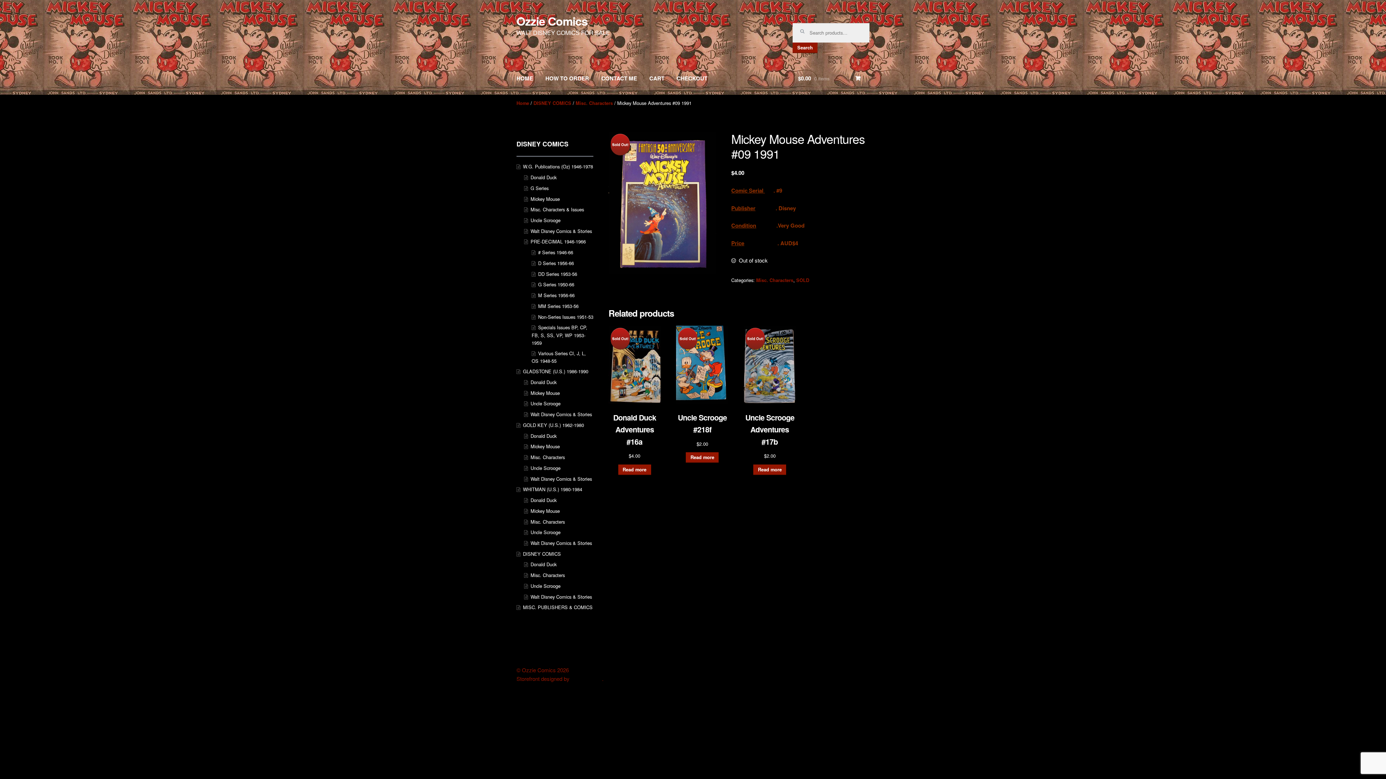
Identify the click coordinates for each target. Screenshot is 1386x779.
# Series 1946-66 (555, 252)
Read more (634, 469)
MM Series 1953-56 (558, 306)
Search (805, 47)
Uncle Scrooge (546, 220)
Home (523, 103)
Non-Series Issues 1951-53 (565, 316)
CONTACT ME (619, 78)
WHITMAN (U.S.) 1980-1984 (552, 489)
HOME (525, 78)
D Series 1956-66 (556, 263)
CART (656, 78)
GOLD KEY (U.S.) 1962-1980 (553, 425)
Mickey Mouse (545, 198)
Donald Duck (544, 177)
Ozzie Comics (552, 21)
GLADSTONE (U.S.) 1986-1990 (555, 371)
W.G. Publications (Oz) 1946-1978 (558, 166)
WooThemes (586, 679)
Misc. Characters (594, 103)
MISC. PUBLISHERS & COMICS (558, 607)
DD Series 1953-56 (557, 273)
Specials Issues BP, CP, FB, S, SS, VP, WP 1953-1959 (559, 335)
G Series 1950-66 (556, 284)
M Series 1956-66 (556, 295)
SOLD (802, 280)
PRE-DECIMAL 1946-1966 (558, 241)
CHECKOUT (692, 78)
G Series (540, 188)
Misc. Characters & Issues (557, 209)
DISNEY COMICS (552, 103)
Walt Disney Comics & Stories (561, 231)
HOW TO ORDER (567, 78)
